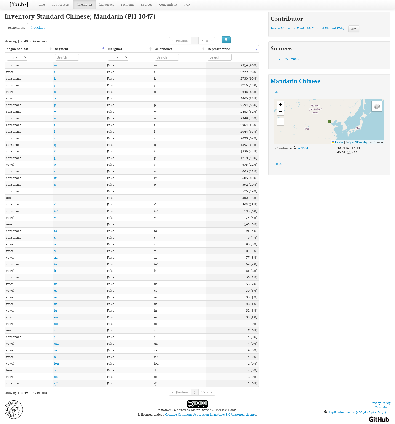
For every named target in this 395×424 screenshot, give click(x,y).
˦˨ (54, 224)
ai (55, 244)
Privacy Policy (380, 402)
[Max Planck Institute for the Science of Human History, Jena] (14, 409)
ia (55, 270)
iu (55, 310)
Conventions (168, 4)
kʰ (55, 177)
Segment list (16, 27)
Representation (219, 48)
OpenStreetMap (358, 142)
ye (55, 350)
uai (56, 343)
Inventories (85, 4)
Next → (206, 40)
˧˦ (54, 330)
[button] (329, 121)
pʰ (55, 184)
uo (56, 323)
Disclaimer (382, 407)
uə (56, 303)
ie (55, 297)
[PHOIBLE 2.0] (19, 4)
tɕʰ (56, 264)
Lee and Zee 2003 (286, 58)
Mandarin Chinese (295, 80)
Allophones (163, 48)
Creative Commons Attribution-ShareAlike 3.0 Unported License (210, 414)
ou (56, 317)
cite (353, 29)
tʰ (55, 204)
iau (56, 356)
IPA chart (38, 27)
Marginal (115, 48)
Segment (61, 48)
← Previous (180, 40)
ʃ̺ (54, 336)
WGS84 (302, 148)
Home (40, 4)
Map (277, 92)
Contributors (61, 4)
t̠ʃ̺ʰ (56, 383)
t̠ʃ (55, 157)
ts (55, 171)
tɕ (55, 230)
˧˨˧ (55, 370)
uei (56, 376)
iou (56, 363)
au (56, 257)
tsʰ (56, 210)
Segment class (17, 48)
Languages (106, 4)
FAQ (187, 4)
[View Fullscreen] (280, 121)
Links (278, 163)
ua (56, 283)
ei (55, 290)
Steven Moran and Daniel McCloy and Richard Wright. (309, 28)
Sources (146, 4)
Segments (127, 4)
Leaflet (339, 142)
